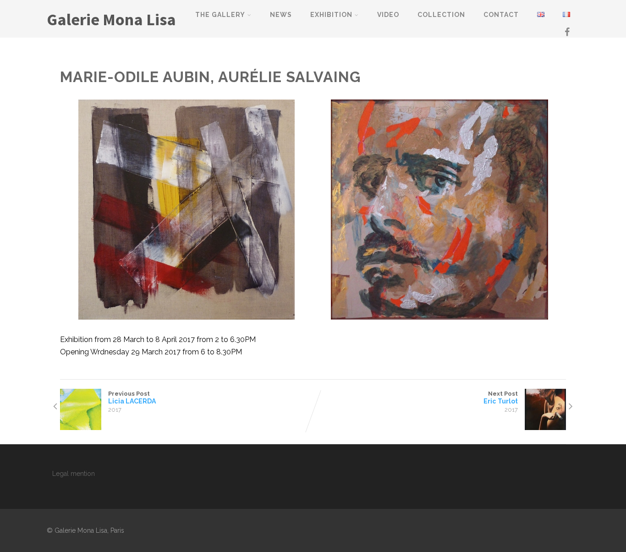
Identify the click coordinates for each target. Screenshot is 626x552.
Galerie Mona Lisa (111, 19)
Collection (441, 14)
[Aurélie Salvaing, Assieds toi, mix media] (439, 209)
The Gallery (220, 14)
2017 (114, 409)
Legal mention (73, 473)
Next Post (500, 397)
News (281, 14)
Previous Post (132, 397)
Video (388, 14)
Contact (501, 14)
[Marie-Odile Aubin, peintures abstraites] (186, 209)
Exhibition (331, 14)
